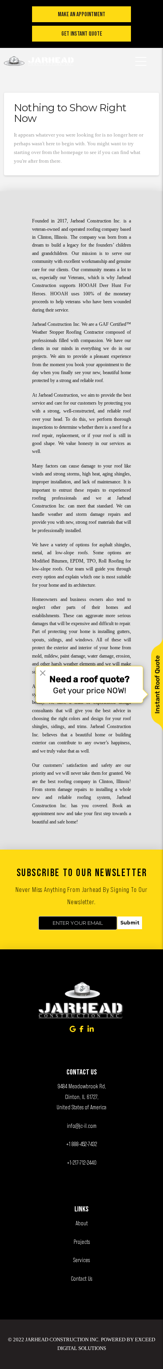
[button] (140, 56)
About (82, 1223)
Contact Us (81, 1278)
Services (81, 1260)
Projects (82, 1241)
